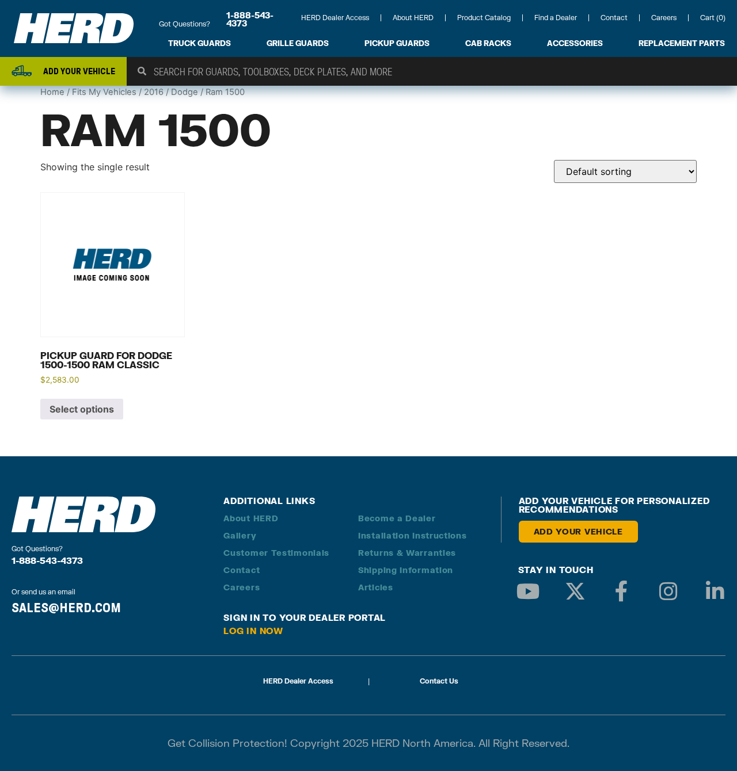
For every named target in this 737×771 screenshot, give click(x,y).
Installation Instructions (412, 535)
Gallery (239, 535)
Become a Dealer (397, 518)
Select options (82, 409)
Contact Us (439, 681)
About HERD (413, 17)
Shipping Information (405, 570)
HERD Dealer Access (335, 17)
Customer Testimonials (276, 553)
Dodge (184, 92)
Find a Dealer (555, 17)
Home (52, 92)
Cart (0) (712, 17)
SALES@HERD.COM (66, 607)
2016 (154, 92)
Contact (614, 17)
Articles (375, 587)
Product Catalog (484, 17)
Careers (664, 17)
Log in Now (253, 630)
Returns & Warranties (407, 553)
